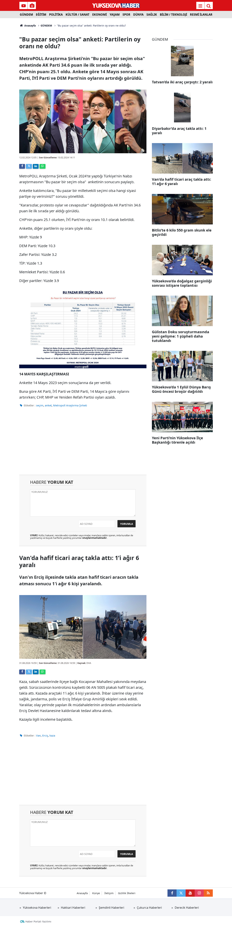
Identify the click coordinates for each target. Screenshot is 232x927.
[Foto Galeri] (32, 5)
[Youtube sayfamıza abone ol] (190, 893)
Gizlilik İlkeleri (126, 893)
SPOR (126, 15)
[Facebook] (22, 166)
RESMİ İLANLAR (201, 15)
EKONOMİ (99, 15)
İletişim (108, 893)
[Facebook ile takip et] (172, 893)
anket (48, 405)
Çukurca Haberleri (149, 908)
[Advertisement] (82, 443)
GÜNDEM (26, 15)
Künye (96, 893)
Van (38, 735)
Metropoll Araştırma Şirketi (70, 405)
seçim (39, 405)
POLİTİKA (56, 15)
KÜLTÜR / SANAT (77, 15)
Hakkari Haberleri (73, 908)
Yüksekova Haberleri (37, 908)
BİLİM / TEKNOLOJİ (173, 15)
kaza (52, 735)
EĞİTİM (41, 15)
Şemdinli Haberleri (111, 908)
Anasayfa (30, 25)
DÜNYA (138, 15)
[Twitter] (29, 166)
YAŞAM (115, 15)
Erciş (45, 735)
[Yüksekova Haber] (116, 5)
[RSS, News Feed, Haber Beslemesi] (208, 893)
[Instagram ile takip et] (199, 893)
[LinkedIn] (36, 166)
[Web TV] (23, 5)
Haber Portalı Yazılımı (38, 921)
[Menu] (200, 5)
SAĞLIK (151, 15)
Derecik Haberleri (187, 908)
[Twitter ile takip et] (181, 893)
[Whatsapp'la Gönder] (42, 166)
